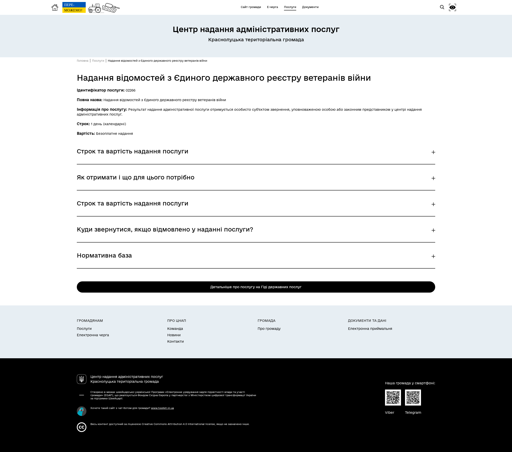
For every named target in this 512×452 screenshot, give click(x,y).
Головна (82, 60)
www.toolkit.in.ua (162, 408)
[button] (452, 7)
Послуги (98, 60)
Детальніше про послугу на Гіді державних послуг (256, 287)
